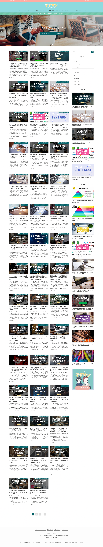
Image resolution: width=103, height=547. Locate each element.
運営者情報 (50, 530)
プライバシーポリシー (40, 530)
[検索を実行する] (92, 52)
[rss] (91, 1)
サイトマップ (65, 530)
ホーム (75, 61)
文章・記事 (76, 72)
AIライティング (77, 75)
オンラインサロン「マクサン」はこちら (51, 33)
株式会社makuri (55, 534)
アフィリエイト (77, 69)
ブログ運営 (76, 67)
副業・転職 (76, 81)
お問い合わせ (57, 530)
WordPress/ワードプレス (79, 64)
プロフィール (77, 84)
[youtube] (89, 1)
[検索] (93, 1)
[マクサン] (51, 5)
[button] (50, 44)
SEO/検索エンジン (78, 78)
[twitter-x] (85, 1)
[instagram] (87, 1)
